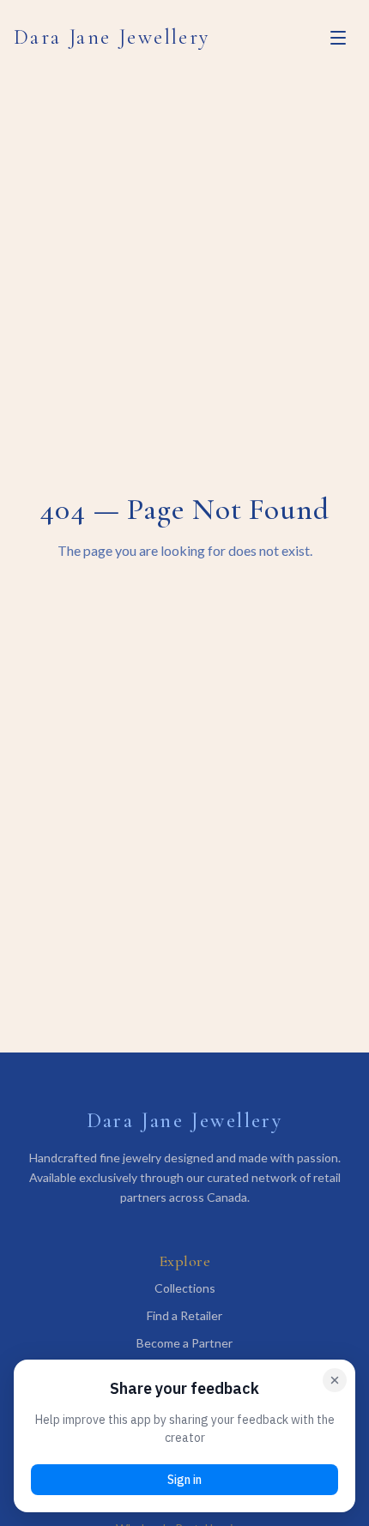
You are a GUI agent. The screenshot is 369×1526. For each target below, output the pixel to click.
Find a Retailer (184, 1315)
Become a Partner (184, 1343)
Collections (184, 1288)
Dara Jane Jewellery (112, 37)
